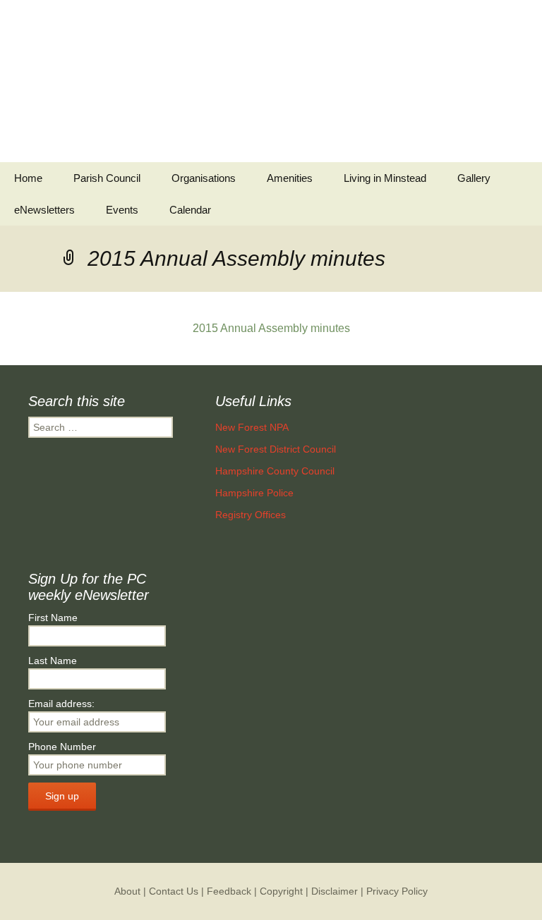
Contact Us (173, 891)
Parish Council (106, 178)
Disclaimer (334, 891)
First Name (53, 617)
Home (28, 178)
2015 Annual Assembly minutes (271, 328)
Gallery (473, 178)
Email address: (61, 703)
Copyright (281, 891)
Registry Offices (250, 514)
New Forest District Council (275, 449)
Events (122, 210)
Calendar (190, 210)
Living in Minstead (385, 178)
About (127, 891)
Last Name (52, 660)
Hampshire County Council (275, 471)
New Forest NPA (252, 427)
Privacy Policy (397, 891)
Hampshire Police (254, 492)
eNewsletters (44, 210)
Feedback (229, 891)
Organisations (203, 178)
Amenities (290, 178)
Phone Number (62, 746)
